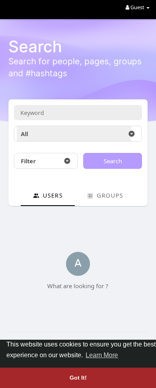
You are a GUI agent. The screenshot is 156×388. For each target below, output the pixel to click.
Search (113, 161)
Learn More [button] (102, 355)
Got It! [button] (78, 377)
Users (52, 195)
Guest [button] (137, 7)
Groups (109, 195)
